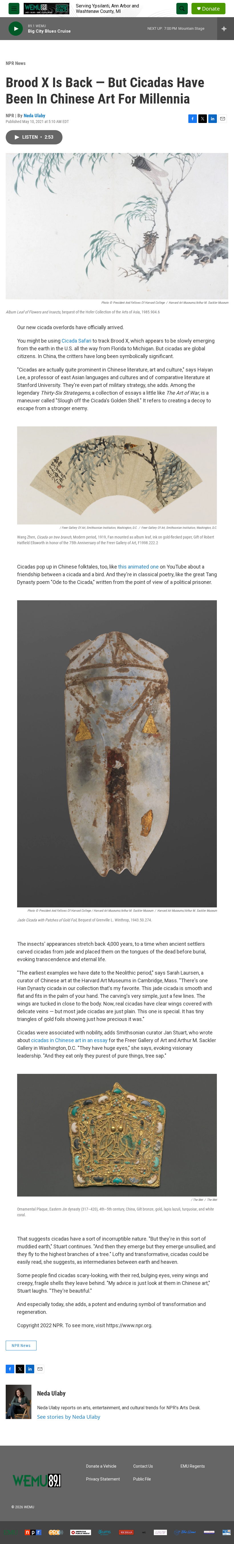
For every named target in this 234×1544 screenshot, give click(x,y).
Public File (142, 1479)
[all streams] (225, 28)
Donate (211, 9)
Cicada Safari (76, 341)
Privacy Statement (103, 1479)
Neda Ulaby (34, 115)
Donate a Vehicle (101, 1466)
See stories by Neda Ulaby (68, 1416)
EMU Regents (193, 1466)
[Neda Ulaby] (18, 1402)
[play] (15, 28)
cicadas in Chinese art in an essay (69, 1040)
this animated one (138, 567)
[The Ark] (144, 1532)
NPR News (16, 63)
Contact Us (143, 1466)
